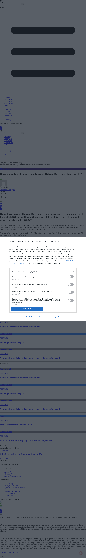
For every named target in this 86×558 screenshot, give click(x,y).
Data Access (43, 317)
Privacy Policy (56, 317)
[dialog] (43, 279)
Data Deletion (30, 317)
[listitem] (43, 272)
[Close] (82, 241)
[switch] (71, 276)
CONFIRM (27, 309)
